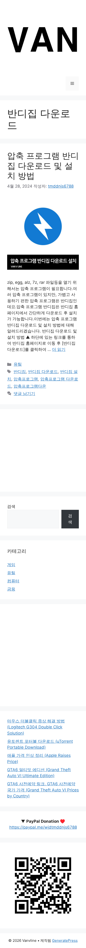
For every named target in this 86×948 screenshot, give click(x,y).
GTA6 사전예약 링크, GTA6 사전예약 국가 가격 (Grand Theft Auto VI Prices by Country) (43, 789)
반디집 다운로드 (43, 371)
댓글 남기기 (24, 393)
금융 (11, 589)
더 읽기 (58, 349)
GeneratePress (65, 940)
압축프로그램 (26, 379)
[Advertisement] (43, 450)
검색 (11, 506)
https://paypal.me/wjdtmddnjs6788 (43, 827)
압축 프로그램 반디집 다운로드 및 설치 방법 (43, 166)
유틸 (18, 364)
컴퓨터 (13, 581)
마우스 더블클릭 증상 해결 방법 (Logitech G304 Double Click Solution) (36, 727)
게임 (11, 564)
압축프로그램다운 (30, 386)
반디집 (20, 371)
